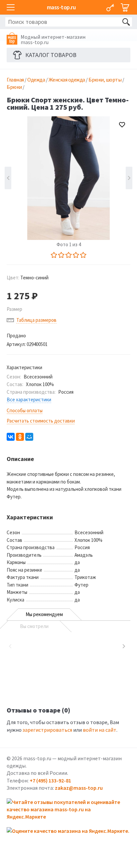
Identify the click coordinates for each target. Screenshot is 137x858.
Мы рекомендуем (44, 614)
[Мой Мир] (29, 437)
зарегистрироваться (47, 729)
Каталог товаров (50, 55)
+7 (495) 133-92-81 (50, 780)
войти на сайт (99, 729)
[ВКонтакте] (11, 437)
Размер (14, 309)
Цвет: (28, 277)
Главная (15, 79)
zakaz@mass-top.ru (79, 787)
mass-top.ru (61, 7)
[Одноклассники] (20, 437)
